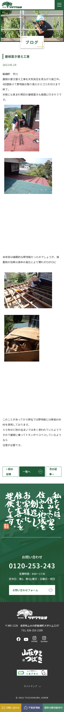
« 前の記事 (9, 471)
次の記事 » (53, 471)
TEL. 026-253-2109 (32, 630)
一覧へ (26, 471)
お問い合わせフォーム (25, 590)
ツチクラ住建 (12, 4)
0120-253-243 (32, 565)
